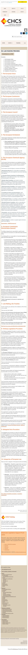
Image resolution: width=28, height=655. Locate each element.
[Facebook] (21, 33)
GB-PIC (3, 586)
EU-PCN (4, 593)
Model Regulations (5, 615)
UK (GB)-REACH (5, 575)
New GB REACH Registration (8, 576)
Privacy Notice (25, 640)
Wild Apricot (15, 649)
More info (10, 2)
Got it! (22, 1)
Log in (25, 30)
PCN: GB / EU (5, 580)
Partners (13, 11)
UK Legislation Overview (6, 569)
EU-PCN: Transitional (6, 594)
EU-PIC (3, 601)
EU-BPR (3, 597)
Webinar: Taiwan (5, 623)
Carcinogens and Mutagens (7, 611)
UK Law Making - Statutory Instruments (9, 571)
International (4, 619)
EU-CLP (3, 591)
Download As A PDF (7, 54)
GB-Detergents (5, 585)
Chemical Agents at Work (6, 610)
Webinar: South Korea (6, 622)
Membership (5, 11)
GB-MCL (4, 581)
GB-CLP (3, 577)
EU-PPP (3, 598)
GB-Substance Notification (8, 578)
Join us (22, 8)
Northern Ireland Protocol (7, 574)
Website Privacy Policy (24, 643)
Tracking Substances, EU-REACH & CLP (9, 596)
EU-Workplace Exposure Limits (7, 613)
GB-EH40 (4, 612)
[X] (24, 33)
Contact (22, 11)
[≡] (24, 43)
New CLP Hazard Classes (7, 592)
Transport (3, 614)
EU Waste (4, 605)
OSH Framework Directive (7, 609)
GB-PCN (4, 579)
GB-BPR (3, 582)
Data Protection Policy (24, 642)
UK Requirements (5, 617)
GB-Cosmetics (4, 584)
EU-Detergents (5, 600)
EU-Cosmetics (4, 599)
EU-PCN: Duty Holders (7, 595)
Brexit (3, 573)
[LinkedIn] (26, 33)
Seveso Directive (5, 602)
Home (5, 8)
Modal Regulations (5, 616)
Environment (4, 603)
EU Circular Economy (6, 604)
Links (5, 15)
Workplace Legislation (6, 608)
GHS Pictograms (5, 620)
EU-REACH (4, 590)
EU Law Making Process (6, 589)
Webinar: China (5, 621)
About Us (13, 8)
